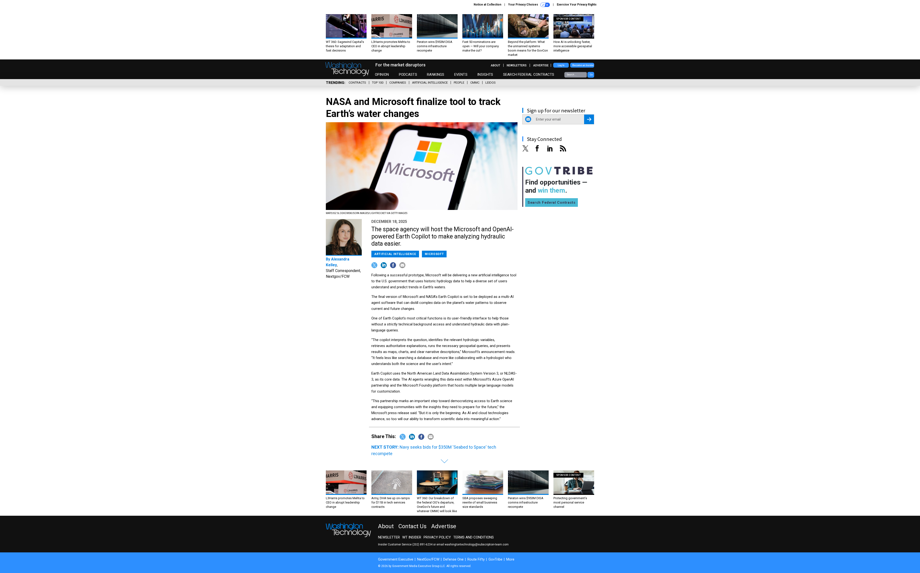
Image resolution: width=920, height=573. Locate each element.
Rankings (435, 74)
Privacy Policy (437, 537)
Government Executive (395, 559)
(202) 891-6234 (422, 544)
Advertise (541, 65)
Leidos (490, 82)
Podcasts (408, 74)
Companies (397, 82)
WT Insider (411, 537)
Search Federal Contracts (528, 74)
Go (591, 74)
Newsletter (389, 537)
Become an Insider (583, 65)
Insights (485, 74)
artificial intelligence (430, 82)
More (510, 559)
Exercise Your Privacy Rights (577, 4)
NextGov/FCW (428, 559)
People (459, 82)
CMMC (474, 82)
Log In (561, 65)
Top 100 (377, 82)
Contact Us (412, 526)
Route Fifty (476, 559)
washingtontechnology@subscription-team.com (477, 544)
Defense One (453, 559)
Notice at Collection (487, 4)
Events (460, 74)
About (495, 65)
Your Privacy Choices (523, 4)
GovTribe (495, 559)
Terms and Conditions (473, 537)
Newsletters (517, 65)
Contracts (357, 82)
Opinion (382, 74)
